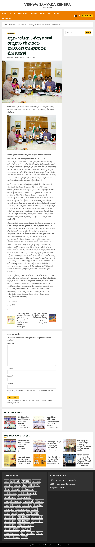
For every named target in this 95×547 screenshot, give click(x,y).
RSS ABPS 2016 (23, 517)
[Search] (79, 16)
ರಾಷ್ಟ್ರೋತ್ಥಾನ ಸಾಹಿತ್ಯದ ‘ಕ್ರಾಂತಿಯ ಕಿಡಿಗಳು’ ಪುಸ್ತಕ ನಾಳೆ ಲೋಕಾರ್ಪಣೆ (10, 460)
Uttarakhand (30, 533)
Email (10, 376)
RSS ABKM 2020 (32, 513)
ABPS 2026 (8, 485)
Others (34, 509)
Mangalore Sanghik (24, 497)
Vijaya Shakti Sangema (12, 537)
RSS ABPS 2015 (10, 517)
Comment (11, 343)
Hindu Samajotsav (10, 493)
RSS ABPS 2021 (37, 521)
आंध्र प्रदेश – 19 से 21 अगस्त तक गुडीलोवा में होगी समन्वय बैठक (39, 460)
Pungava (21, 513)
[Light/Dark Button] (75, 16)
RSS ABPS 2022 (10, 525)
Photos (42, 14)
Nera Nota (39, 501)
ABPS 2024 (26, 481)
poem (14, 513)
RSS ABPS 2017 (37, 517)
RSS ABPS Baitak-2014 (25, 525)
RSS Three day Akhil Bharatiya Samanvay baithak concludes (10, 422)
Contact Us (6, 18)
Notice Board (9, 509)
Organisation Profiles (22, 509)
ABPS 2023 (15, 481)
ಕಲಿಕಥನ (24, 537)
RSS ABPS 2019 (23, 521)
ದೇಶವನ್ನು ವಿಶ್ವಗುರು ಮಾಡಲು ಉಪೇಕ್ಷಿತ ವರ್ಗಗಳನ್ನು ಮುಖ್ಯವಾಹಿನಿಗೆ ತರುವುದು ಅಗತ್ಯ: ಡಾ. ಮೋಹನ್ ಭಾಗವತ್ (69, 445)
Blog (24, 485)
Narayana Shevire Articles (13, 501)
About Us (12, 14)
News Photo (38, 505)
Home (4, 14)
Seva (49, 14)
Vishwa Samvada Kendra (47, 4)
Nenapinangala (28, 501)
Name (10, 369)
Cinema (7, 489)
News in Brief (27, 505)
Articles (33, 14)
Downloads (15, 489)
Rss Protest (26, 529)
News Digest (23, 14)
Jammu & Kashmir (10, 497)
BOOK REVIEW (34, 485)
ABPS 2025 (36, 481)
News (6, 505)
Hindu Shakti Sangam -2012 (27, 493)
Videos (56, 14)
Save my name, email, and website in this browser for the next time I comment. (31, 392)
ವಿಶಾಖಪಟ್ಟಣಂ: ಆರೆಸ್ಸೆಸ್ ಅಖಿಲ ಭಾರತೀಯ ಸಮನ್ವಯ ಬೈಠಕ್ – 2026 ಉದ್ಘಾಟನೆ (39, 422)
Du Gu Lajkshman (27, 489)
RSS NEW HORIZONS (12, 529)
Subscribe (88, 16)
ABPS (6, 481)
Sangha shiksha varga (11, 533)
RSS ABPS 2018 (10, 521)
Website (10, 383)
